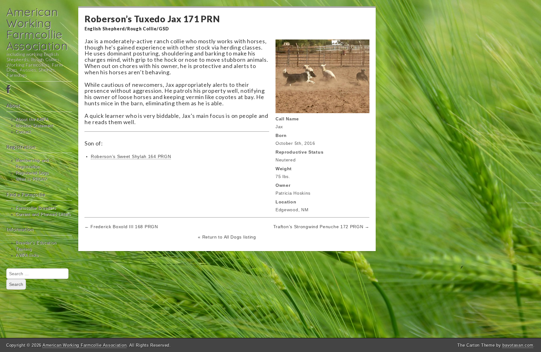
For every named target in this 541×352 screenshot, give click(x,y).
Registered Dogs (32, 173)
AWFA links (27, 255)
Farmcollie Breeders (36, 208)
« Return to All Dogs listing (227, 236)
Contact (23, 132)
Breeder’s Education (36, 243)
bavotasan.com (517, 345)
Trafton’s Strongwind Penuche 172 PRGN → (321, 226)
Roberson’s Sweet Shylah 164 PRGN (131, 156)
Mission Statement (35, 125)
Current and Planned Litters (43, 214)
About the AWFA (32, 119)
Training (24, 249)
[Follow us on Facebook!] (39, 89)
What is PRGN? (31, 179)
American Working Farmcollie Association (37, 29)
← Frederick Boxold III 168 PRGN (121, 226)
